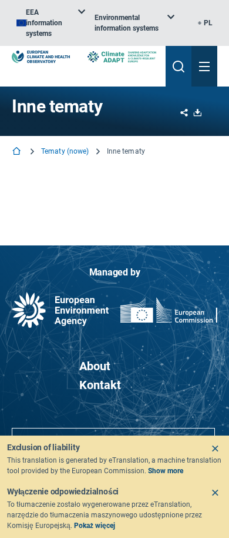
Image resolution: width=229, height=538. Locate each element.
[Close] (215, 448)
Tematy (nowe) (65, 151)
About (94, 366)
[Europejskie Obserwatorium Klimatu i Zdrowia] (41, 57)
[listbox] (51, 23)
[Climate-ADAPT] (121, 56)
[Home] (17, 152)
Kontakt (100, 385)
